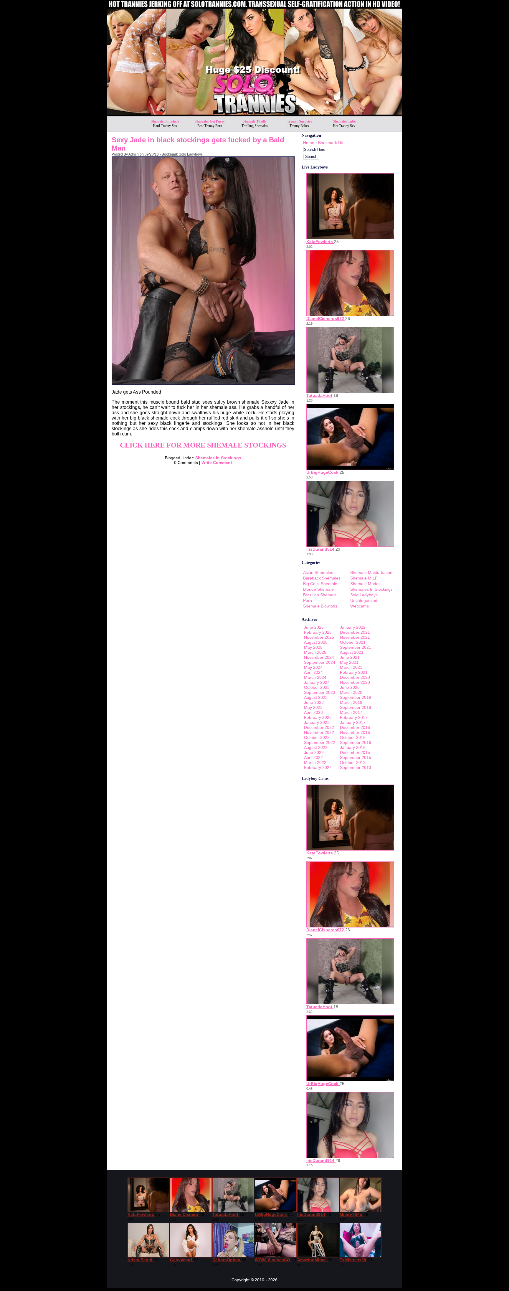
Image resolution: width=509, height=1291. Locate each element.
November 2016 (355, 732)
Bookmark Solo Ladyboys (182, 154)
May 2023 (313, 707)
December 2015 (355, 752)
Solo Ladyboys (364, 594)
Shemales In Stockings (218, 457)
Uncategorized (363, 600)
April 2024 (313, 672)
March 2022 (315, 762)
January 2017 (353, 722)
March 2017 (351, 712)
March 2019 (351, 702)
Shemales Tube (344, 121)
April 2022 (313, 757)
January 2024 (317, 682)
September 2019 (355, 697)
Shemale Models (365, 583)
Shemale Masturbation (371, 572)
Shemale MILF (364, 578)
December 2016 (355, 727)
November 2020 (355, 682)
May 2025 (313, 647)
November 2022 (319, 732)
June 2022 (314, 752)
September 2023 (319, 692)
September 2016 (355, 742)
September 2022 (319, 742)
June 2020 (350, 687)
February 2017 (354, 717)
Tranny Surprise (299, 121)
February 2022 (318, 767)
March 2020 (351, 692)
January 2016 (353, 747)
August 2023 (316, 697)
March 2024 (315, 677)
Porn (307, 600)
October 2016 (353, 737)
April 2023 (313, 712)
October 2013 (353, 762)
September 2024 (319, 662)
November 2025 (319, 637)
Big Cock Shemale (320, 583)
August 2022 (316, 747)
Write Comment (216, 462)
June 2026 (314, 627)
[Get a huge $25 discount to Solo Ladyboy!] (254, 114)
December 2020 (355, 677)
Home (308, 142)
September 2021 (355, 647)
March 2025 (315, 652)
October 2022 (317, 737)
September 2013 (355, 767)
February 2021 (354, 672)
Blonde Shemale (318, 589)
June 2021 (350, 657)
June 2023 (314, 702)
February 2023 (318, 717)
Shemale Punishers (165, 121)
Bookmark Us (330, 142)
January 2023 (317, 722)
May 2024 (313, 667)
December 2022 (319, 727)
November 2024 (319, 657)
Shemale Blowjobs (320, 606)
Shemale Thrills (254, 121)
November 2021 (355, 637)
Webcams (359, 606)
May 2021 (349, 662)
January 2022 (353, 627)
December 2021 (355, 632)
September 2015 (355, 757)
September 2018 (355, 707)
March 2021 (351, 667)
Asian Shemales (318, 572)
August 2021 (351, 652)
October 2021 (353, 642)
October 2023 (317, 687)
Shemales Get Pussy (210, 121)
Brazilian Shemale (320, 594)
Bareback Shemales (322, 578)
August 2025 (316, 642)
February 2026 (318, 632)
